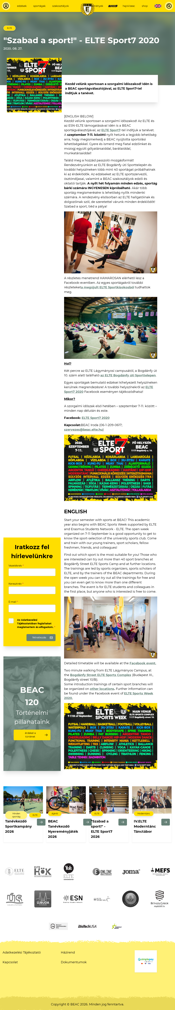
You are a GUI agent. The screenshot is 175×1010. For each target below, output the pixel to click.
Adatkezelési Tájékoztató (22, 952)
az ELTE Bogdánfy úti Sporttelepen (128, 375)
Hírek (113, 6)
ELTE (9, 28)
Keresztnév (16, 583)
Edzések (21, 6)
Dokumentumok (74, 962)
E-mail (13, 601)
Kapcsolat (10, 962)
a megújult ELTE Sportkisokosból (107, 287)
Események (96, 6)
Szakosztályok (60, 6)
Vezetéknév (16, 565)
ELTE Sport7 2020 (96, 418)
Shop (145, 6)
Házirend (68, 952)
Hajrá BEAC (129, 6)
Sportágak (39, 6)
